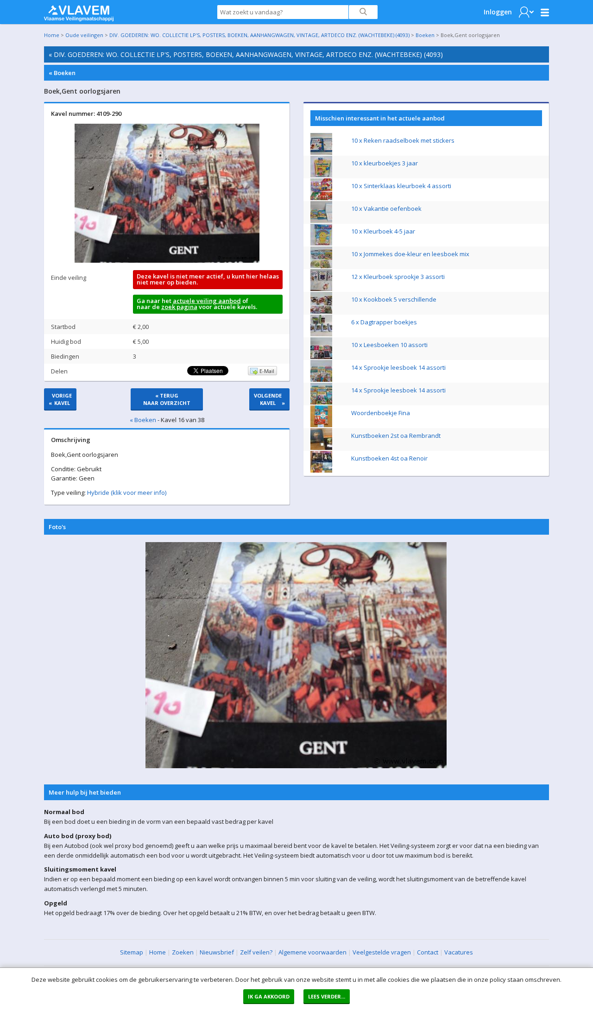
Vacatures (458, 952)
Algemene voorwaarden (312, 952)
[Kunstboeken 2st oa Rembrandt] (321, 447)
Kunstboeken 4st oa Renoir (389, 458)
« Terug (166, 399)
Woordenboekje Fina (380, 413)
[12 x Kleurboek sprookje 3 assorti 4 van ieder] (321, 288)
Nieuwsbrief (217, 952)
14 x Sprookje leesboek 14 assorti (398, 367)
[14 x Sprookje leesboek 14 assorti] (321, 379)
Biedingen (65, 356)
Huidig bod (66, 341)
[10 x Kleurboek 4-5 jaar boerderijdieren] (321, 243)
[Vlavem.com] (79, 11)
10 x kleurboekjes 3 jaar (384, 163)
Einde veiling (68, 277)
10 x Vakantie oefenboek (386, 208)
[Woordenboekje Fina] (321, 425)
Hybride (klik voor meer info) (126, 492)
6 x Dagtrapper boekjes (384, 322)
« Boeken (62, 73)
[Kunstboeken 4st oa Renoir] (321, 470)
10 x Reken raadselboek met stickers (402, 140)
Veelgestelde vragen (382, 952)
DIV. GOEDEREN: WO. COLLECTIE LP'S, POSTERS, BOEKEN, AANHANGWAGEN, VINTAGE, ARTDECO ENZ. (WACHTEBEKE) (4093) (259, 35)
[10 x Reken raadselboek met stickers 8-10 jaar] (321, 152)
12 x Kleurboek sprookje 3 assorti (398, 276)
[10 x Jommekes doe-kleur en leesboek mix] (321, 266)
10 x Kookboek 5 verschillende (393, 299)
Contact (427, 952)
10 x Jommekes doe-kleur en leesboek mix (410, 254)
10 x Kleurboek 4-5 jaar (383, 231)
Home (51, 35)
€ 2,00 (141, 326)
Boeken (425, 35)
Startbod (63, 326)
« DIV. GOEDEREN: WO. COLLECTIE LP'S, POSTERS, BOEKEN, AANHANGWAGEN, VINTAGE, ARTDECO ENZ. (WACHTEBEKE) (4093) (246, 54)
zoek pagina (179, 307)
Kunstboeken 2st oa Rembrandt (396, 435)
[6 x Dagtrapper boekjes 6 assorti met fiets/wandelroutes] (321, 334)
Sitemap (131, 952)
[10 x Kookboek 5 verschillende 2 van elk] (321, 311)
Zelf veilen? (256, 952)
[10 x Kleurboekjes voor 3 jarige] (321, 175)
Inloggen (498, 11)
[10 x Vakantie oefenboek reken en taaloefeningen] (321, 220)
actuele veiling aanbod (207, 301)
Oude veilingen (84, 35)
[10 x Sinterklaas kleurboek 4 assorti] (321, 198)
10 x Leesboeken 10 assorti (389, 345)
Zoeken (183, 952)
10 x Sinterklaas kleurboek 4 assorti (401, 186)
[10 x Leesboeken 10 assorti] (321, 357)
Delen (59, 371)
